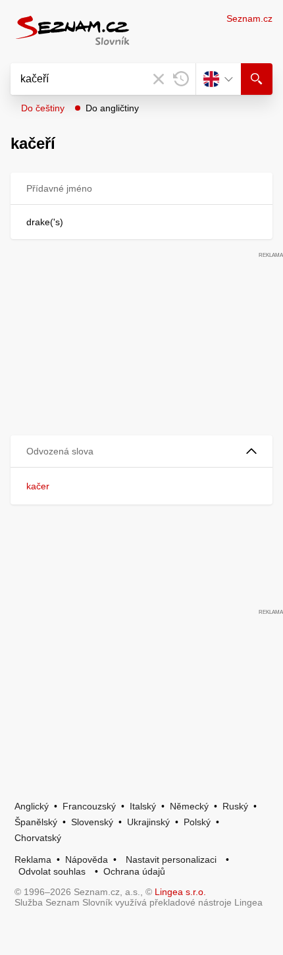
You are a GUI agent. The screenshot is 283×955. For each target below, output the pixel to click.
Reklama (32, 859)
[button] (141, 451)
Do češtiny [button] (42, 108)
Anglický (31, 806)
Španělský (35, 822)
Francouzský (89, 806)
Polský (197, 822)
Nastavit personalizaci (171, 859)
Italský (143, 806)
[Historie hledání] (181, 79)
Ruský (235, 806)
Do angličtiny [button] (112, 108)
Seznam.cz (249, 18)
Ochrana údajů (134, 871)
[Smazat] (159, 79)
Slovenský (92, 822)
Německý (189, 806)
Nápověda (86, 859)
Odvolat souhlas (52, 871)
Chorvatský (37, 837)
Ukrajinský (148, 822)
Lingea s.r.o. (180, 892)
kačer (37, 486)
